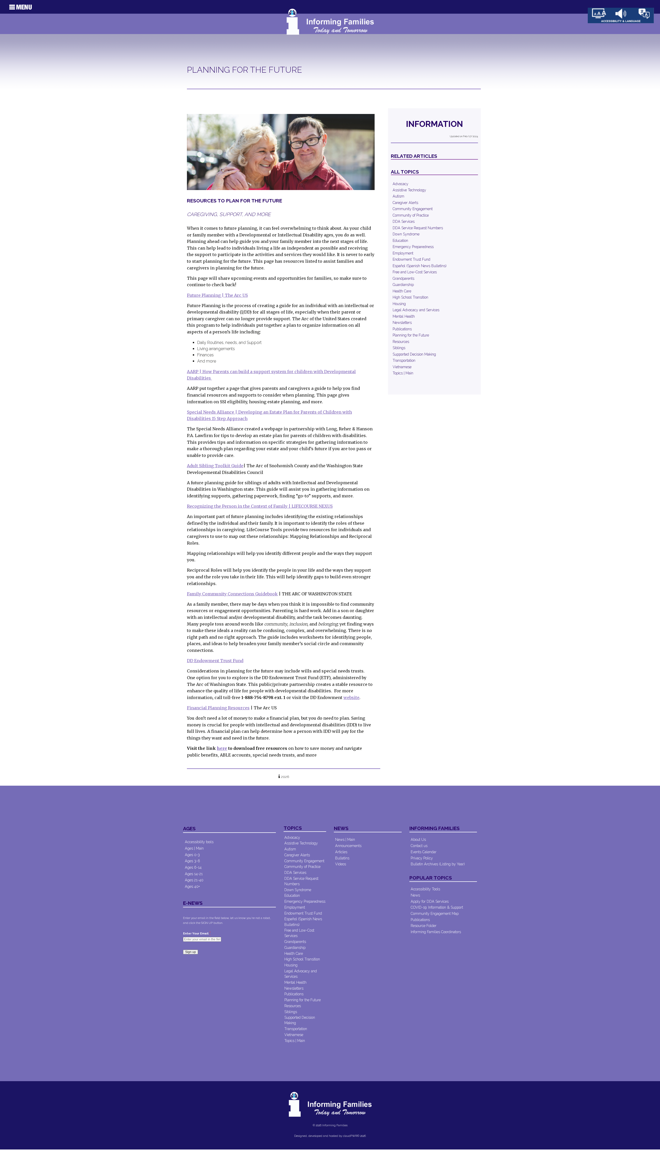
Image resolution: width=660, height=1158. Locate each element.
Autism (398, 196)
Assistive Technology (409, 190)
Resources (401, 342)
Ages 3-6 (192, 861)
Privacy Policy (422, 858)
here (222, 748)
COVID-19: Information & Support (437, 907)
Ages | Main (194, 848)
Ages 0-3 (192, 855)
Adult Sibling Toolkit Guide (215, 465)
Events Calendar (423, 852)
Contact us (419, 846)
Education (400, 241)
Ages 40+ (192, 886)
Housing (399, 304)
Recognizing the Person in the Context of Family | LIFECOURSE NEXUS (260, 506)
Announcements (348, 846)
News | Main (345, 839)
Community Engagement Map (435, 913)
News (415, 895)
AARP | (194, 371)
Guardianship (403, 285)
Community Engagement (413, 209)
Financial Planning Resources (218, 707)
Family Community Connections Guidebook (232, 593)
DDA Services (404, 221)
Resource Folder (423, 926)
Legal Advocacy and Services (416, 310)
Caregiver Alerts (405, 203)
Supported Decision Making (414, 354)
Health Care (402, 291)
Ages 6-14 (193, 867)
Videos (340, 864)
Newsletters (402, 323)
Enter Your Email (197, 933)
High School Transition (410, 297)
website (351, 697)
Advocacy (400, 184)
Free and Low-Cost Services (415, 272)
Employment (403, 253)
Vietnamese (402, 367)
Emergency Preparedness (413, 247)
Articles (341, 852)
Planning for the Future (411, 335)
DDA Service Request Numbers (418, 228)
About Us (418, 839)
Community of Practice (411, 215)
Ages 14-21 (194, 874)
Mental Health (404, 316)
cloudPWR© (351, 1136)
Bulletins (342, 858)
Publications (402, 329)
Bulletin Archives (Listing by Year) (438, 864)
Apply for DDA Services (430, 901)
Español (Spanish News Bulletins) (420, 266)
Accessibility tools (199, 842)
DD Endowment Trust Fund (215, 660)
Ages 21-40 (194, 880)
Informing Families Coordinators (436, 932)
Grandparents (403, 278)
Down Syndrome (406, 234)
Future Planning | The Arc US (217, 295)
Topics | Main (403, 373)
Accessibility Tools (425, 889)
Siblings (399, 348)
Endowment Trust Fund (411, 259)
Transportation (404, 360)
